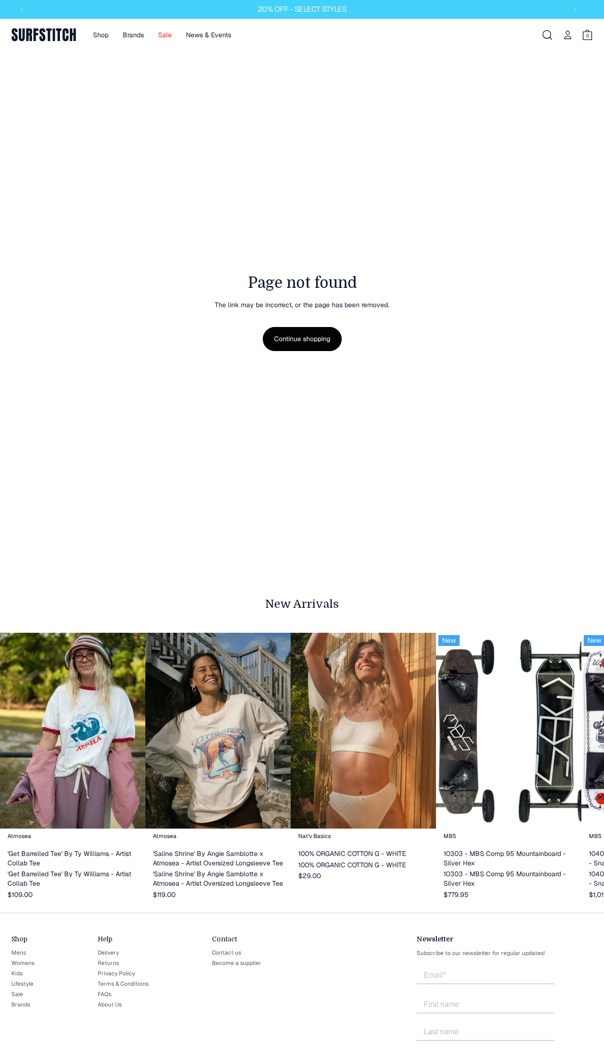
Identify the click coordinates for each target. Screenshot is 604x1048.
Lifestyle (22, 984)
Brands (20, 1004)
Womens (22, 963)
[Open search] (547, 35)
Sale (17, 994)
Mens (18, 952)
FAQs (104, 994)
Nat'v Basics (314, 836)
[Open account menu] (567, 35)
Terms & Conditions (123, 984)
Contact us (226, 952)
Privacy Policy (116, 973)
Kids (17, 973)
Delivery (108, 952)
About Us (110, 1004)
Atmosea (19, 836)
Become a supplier (236, 963)
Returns (108, 963)
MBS (450, 836)
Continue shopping (302, 339)
